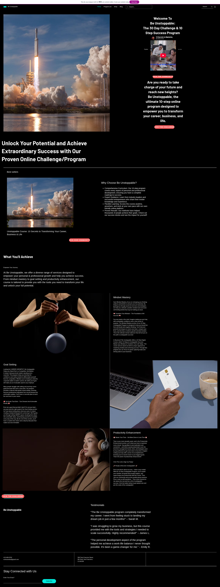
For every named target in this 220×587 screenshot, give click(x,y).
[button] (215, 7)
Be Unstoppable (12, 509)
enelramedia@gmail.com (11, 559)
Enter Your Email (8, 577)
